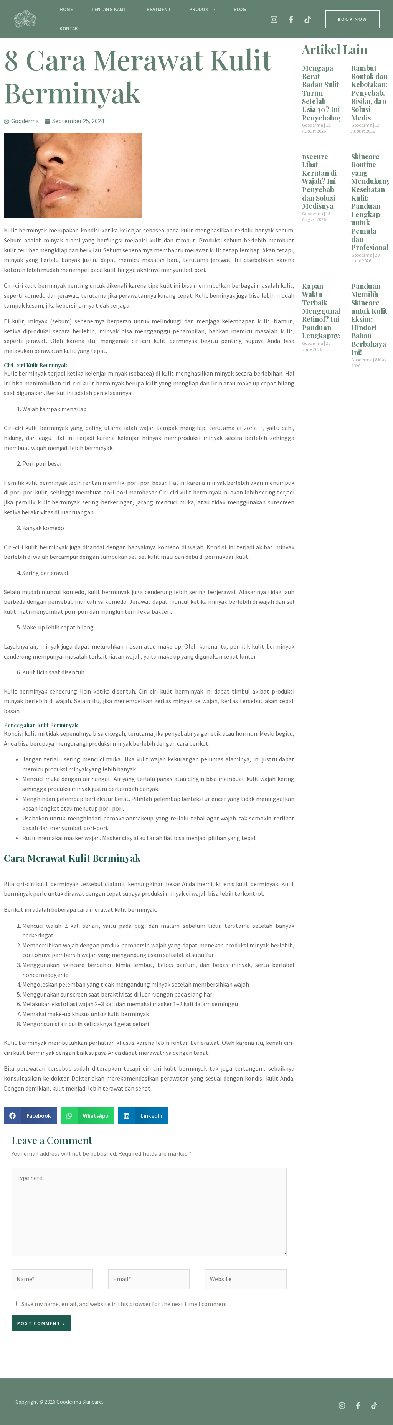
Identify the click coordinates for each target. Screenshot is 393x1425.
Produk (198, 9)
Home (66, 9)
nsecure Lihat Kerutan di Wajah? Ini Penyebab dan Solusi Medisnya (319, 181)
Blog (240, 9)
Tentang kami (108, 9)
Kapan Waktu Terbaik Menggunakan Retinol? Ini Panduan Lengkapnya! (326, 311)
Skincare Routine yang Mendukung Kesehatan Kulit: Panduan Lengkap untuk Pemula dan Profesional (371, 202)
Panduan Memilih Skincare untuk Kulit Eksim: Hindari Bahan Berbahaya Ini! (369, 319)
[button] (211, 9)
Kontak (68, 28)
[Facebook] (291, 19)
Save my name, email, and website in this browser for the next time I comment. (125, 1304)
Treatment (157, 9)
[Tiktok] (308, 19)
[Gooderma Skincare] (24, 18)
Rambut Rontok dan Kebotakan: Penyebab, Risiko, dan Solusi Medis (369, 92)
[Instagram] (274, 19)
